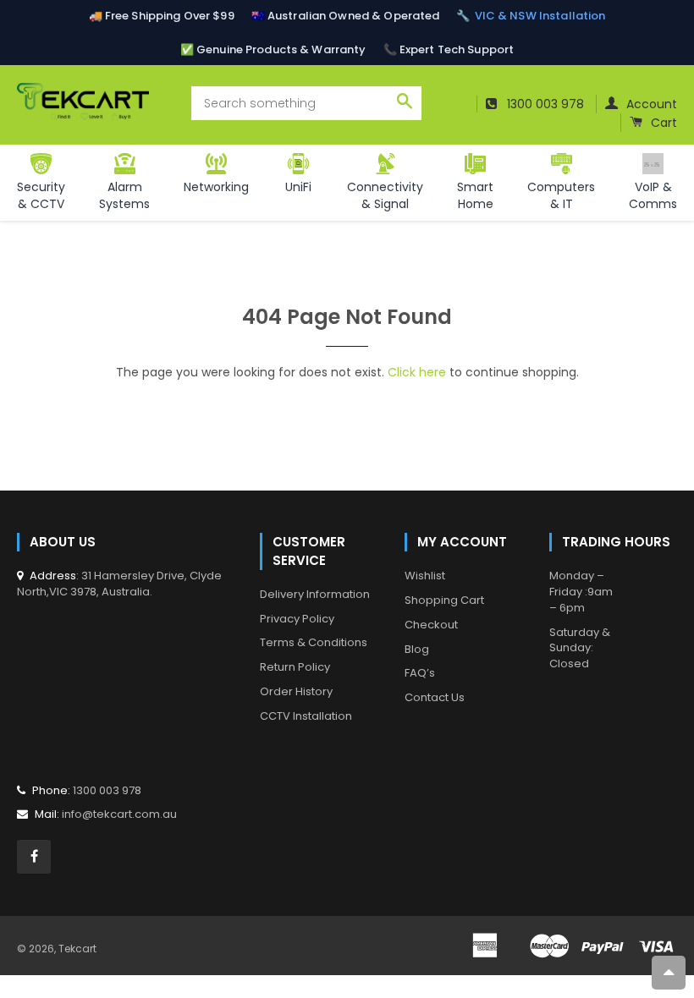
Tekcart (77, 948)
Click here (417, 372)
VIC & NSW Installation (540, 16)
